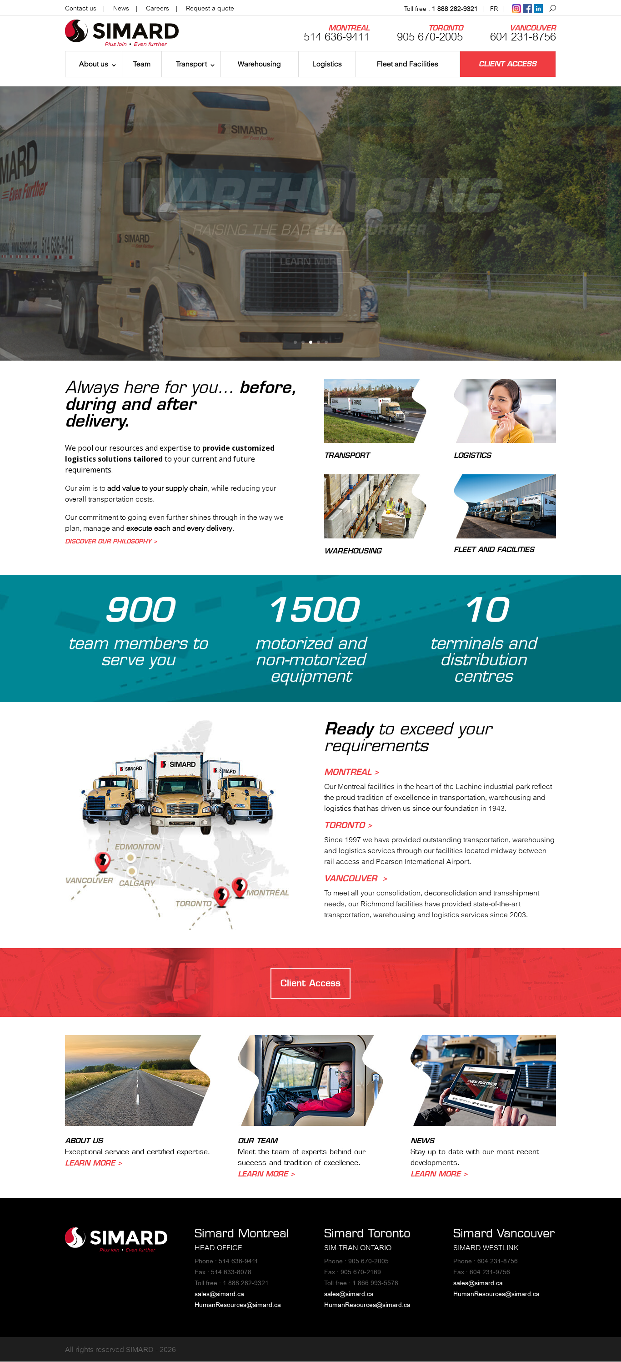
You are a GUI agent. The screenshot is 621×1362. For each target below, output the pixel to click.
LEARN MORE (310, 261)
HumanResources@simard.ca (238, 1304)
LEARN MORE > (93, 1162)
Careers (157, 8)
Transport (191, 64)
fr (494, 8)
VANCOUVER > (355, 878)
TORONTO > (348, 825)
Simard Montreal (242, 1233)
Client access (507, 64)
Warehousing (259, 64)
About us (93, 64)
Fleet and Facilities (407, 64)
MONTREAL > (351, 772)
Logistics (327, 64)
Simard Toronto (367, 1233)
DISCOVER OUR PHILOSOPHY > (111, 541)
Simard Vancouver (504, 1233)
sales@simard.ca (219, 1293)
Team (141, 64)
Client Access (310, 983)
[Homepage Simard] (116, 1249)
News (121, 8)
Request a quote (210, 8)
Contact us (80, 8)
